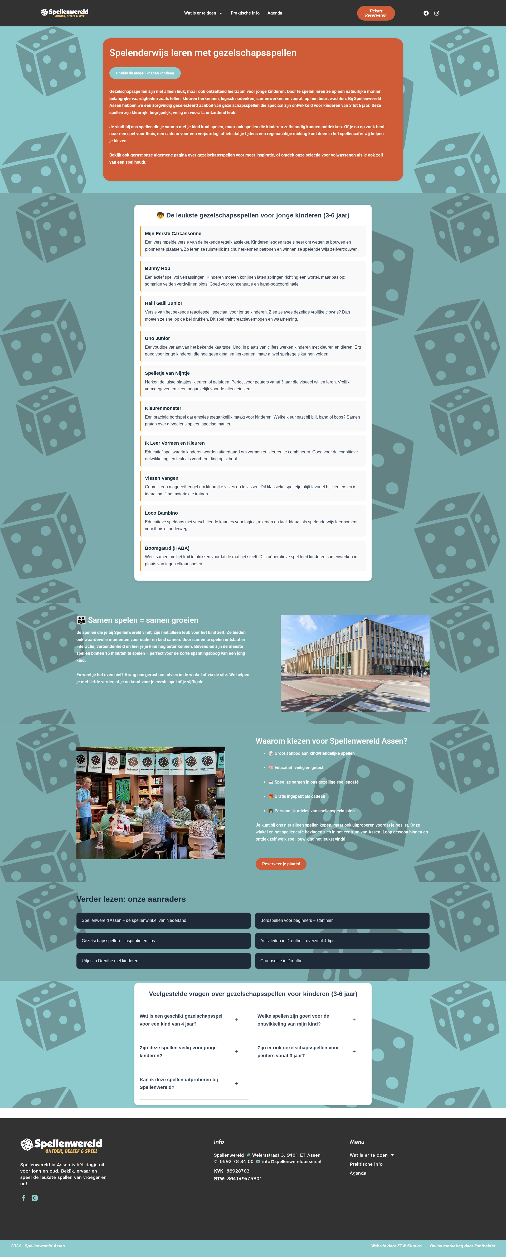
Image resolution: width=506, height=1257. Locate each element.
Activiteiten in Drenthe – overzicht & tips (297, 940)
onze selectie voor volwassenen (325, 155)
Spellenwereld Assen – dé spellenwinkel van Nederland (134, 920)
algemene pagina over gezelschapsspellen (194, 155)
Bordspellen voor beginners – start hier (296, 920)
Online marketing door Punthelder (462, 1245)
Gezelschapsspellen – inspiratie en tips (118, 940)
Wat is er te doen (200, 13)
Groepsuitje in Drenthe (281, 961)
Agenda (274, 13)
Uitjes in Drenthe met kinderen (110, 961)
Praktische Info (245, 13)
